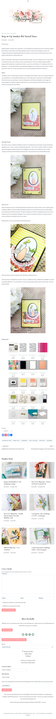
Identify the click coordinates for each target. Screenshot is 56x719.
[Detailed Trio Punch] (33, 399)
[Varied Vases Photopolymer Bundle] (13, 347)
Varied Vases (42, 440)
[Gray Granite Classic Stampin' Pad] (42, 382)
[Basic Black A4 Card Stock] (23, 365)
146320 (33, 407)
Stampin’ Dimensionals (42, 421)
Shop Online (31, 662)
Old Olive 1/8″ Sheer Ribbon (23, 421)
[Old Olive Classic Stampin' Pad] (13, 399)
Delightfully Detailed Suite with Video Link (13, 448)
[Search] (52, 647)
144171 (23, 422)
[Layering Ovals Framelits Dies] (23, 399)
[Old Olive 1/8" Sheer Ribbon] (23, 414)
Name (4, 598)
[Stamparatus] (42, 399)
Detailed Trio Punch (33, 406)
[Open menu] (28, 1)
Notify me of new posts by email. (11, 606)
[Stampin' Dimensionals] (42, 414)
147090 (13, 407)
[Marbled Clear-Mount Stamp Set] (23, 347)
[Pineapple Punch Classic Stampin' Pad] (23, 382)
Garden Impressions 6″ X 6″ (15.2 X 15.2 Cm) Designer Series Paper (13, 373)
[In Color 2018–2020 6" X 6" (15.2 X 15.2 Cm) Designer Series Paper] (42, 347)
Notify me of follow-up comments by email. (14, 602)
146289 (13, 375)
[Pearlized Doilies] (13, 414)
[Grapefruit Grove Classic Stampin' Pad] (33, 382)
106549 (33, 373)
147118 (42, 391)
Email (22, 598)
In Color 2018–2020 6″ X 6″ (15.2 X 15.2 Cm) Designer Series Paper (42, 356)
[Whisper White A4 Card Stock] (33, 365)
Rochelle (5, 40)
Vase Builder (49, 440)
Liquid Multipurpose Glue (33, 421)
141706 (23, 407)
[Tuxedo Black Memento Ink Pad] (13, 382)
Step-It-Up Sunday (11, 33)
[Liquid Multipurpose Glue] (33, 414)
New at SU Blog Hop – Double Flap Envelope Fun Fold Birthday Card (13, 516)
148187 (42, 407)
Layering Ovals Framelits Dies (23, 406)
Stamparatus (43, 406)
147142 (33, 391)
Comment (5, 573)
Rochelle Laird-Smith (6, 440)
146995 (42, 374)
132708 (13, 391)
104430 (42, 422)
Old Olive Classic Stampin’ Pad (13, 406)
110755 (33, 422)
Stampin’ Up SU (16, 440)
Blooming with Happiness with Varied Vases (42, 448)
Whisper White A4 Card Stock (33, 372)
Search (3, 644)
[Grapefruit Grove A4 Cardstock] (42, 365)
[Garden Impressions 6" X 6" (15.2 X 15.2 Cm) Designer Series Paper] (13, 365)
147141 (23, 391)
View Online (24, 662)
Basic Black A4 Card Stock (23, 372)
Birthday (4, 33)
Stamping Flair (24, 440)
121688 (23, 373)
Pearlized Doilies (13, 421)
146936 (13, 422)
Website (41, 598)
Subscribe (7, 690)
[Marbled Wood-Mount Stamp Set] (33, 347)
